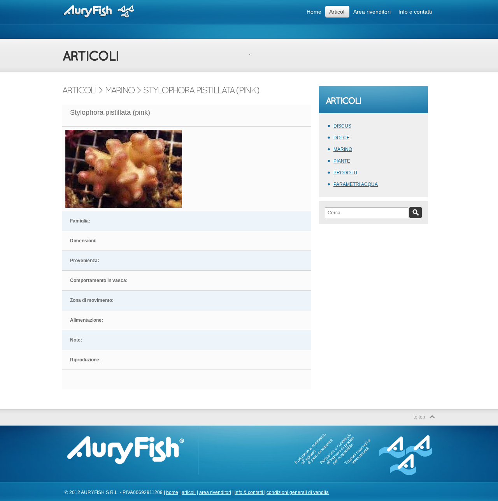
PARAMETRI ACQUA (355, 184)
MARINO (342, 149)
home (172, 492)
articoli (189, 492)
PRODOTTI (345, 172)
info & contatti (249, 492)
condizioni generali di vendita (298, 492)
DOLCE (341, 137)
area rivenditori (215, 492)
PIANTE (341, 161)
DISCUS (342, 126)
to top (419, 417)
